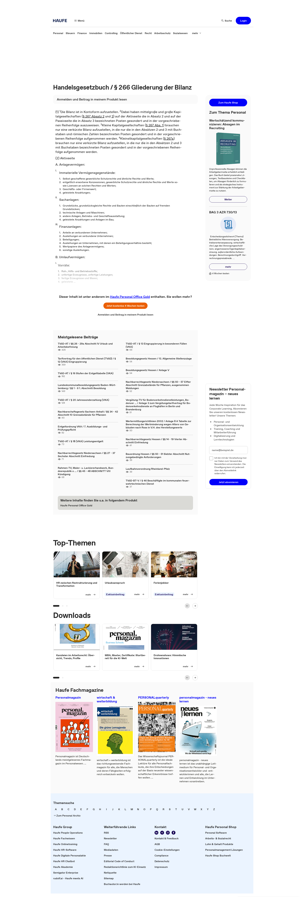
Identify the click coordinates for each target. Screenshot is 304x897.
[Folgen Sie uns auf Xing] (162, 833)
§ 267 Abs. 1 (154, 125)
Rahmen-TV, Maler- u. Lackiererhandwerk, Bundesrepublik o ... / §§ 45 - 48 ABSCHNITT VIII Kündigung (86, 471)
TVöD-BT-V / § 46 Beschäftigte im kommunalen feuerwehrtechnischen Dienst (158, 482)
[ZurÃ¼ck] (187, 605)
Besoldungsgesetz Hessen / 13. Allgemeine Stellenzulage (159, 358)
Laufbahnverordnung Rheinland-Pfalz (148, 468)
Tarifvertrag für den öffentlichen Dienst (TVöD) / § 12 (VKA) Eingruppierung (87, 360)
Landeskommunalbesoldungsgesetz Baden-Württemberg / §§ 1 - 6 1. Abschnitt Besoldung (87, 386)
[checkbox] (211, 458)
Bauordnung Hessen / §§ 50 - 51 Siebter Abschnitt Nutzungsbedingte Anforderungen (158, 455)
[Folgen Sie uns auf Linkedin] (156, 833)
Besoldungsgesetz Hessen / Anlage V (147, 370)
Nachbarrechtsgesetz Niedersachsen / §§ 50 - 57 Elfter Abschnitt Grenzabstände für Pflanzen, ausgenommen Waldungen (158, 385)
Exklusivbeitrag (115, 594)
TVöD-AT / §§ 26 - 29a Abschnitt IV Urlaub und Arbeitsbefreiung (85, 345)
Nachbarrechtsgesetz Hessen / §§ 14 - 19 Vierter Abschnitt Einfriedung (156, 441)
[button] (243, 20)
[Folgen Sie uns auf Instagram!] (168, 833)
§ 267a (169, 138)
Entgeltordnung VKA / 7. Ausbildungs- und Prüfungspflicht (82, 428)
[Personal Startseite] (61, 21)
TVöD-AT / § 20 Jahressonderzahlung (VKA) (83, 399)
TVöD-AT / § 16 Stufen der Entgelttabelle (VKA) (85, 373)
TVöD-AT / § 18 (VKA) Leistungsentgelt (80, 441)
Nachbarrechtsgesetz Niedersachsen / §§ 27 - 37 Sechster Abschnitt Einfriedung (86, 454)
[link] (58, 33)
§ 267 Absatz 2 (93, 116)
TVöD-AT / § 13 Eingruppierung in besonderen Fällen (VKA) (156, 345)
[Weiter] (195, 606)
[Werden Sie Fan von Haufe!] (173, 833)
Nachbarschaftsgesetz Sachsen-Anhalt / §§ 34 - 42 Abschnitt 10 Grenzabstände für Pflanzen (88, 413)
